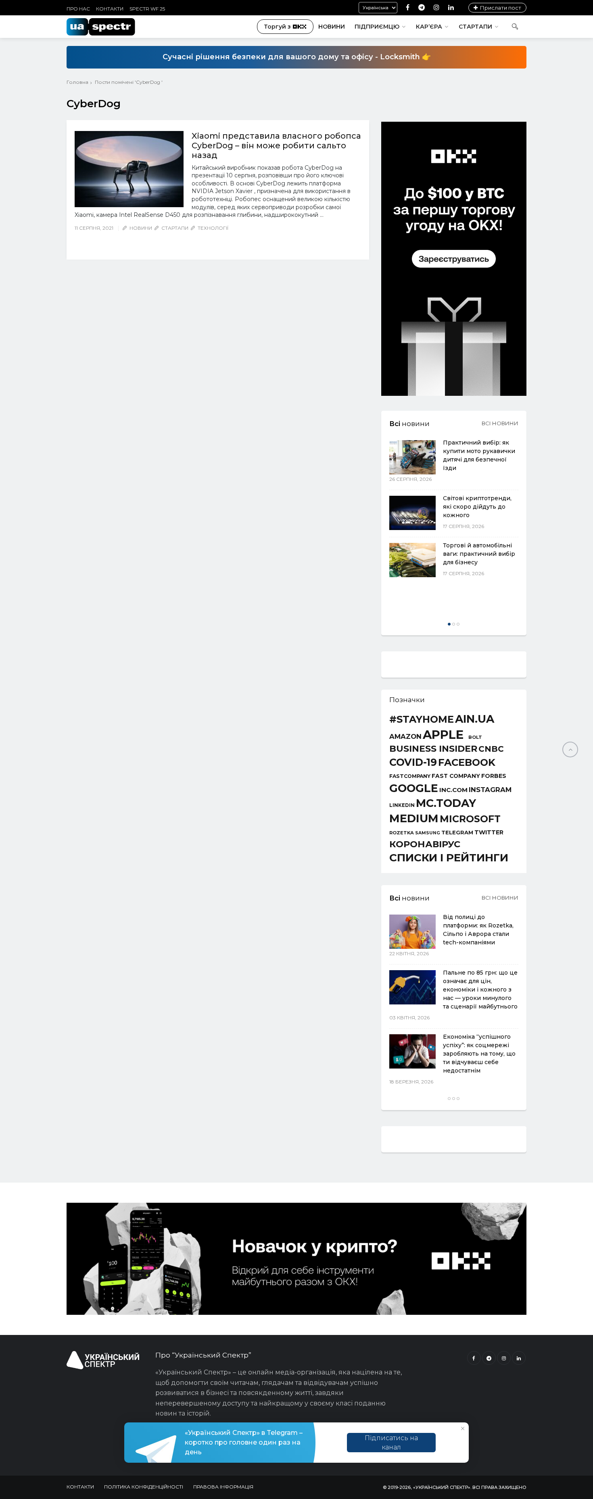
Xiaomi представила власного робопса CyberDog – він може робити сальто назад (276, 145)
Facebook (466, 762)
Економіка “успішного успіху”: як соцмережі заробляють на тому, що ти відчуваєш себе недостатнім (479, 1053)
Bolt (475, 737)
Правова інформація (223, 1487)
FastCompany (409, 776)
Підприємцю (377, 26)
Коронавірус (424, 844)
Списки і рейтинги (448, 857)
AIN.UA (474, 719)
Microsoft (470, 818)
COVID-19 (413, 762)
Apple (443, 734)
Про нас (78, 9)
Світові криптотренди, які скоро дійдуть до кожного (477, 507)
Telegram (457, 832)
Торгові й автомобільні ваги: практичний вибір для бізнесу (479, 554)
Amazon (405, 736)
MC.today (446, 803)
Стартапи (475, 26)
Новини (331, 26)
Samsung (427, 833)
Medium (413, 818)
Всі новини (500, 423)
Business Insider (433, 748)
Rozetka (401, 833)
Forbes (493, 776)
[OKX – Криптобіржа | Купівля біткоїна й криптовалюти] (453, 394)
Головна (77, 82)
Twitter (488, 832)
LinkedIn (402, 805)
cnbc (491, 749)
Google (413, 788)
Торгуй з (277, 26)
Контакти (109, 9)
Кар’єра (429, 26)
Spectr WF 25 (147, 9)
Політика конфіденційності (143, 1487)
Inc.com (453, 790)
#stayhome (421, 719)
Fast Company (456, 776)
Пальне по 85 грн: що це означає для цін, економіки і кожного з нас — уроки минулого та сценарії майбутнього (480, 989)
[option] (453, 509)
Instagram (490, 789)
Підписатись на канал (391, 1442)
